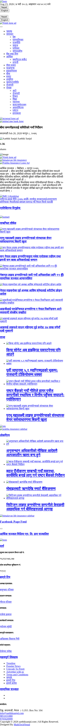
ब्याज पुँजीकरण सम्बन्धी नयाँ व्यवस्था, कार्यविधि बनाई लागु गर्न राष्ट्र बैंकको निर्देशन (35, 473)
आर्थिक (9, 56)
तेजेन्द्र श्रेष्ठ (6, 651)
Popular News (13, 666)
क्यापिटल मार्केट (20, 59)
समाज (15, 45)
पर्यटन (15, 110)
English (4, 10)
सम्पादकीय (17, 51)
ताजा (2, 337)
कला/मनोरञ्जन (19, 104)
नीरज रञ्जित (6, 602)
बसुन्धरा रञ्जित (7, 589)
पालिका (16, 48)
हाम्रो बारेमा (11, 683)
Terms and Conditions (17, 674)
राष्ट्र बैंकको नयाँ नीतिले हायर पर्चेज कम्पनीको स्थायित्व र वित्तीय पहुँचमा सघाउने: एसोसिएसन (35, 395)
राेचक (9, 87)
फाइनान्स (10, 68)
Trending (10, 663)
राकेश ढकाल (6, 614)
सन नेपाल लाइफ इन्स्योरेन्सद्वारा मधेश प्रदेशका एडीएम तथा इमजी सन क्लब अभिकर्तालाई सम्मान (30, 258)
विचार (15, 96)
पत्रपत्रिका (18, 39)
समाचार (9, 34)
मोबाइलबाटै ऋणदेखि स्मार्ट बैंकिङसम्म (31, 489)
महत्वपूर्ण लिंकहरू (9, 657)
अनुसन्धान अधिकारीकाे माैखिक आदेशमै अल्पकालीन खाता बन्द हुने (31, 453)
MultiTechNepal (22, 724)
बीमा (8, 73)
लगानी (15, 62)
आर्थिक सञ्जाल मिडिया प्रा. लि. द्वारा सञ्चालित (24, 534)
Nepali (4, 7)
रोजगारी (9, 85)
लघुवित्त (9, 79)
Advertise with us (15, 671)
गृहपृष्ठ (9, 31)
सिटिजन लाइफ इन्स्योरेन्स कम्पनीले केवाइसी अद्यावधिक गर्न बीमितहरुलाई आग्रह (35, 507)
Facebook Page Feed (13, 521)
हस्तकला (17, 113)
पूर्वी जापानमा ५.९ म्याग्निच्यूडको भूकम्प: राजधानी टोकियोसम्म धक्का (32, 372)
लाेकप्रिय (5, 435)
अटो (14, 90)
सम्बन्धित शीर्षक (8, 223)
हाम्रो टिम (10, 680)
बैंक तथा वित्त (12, 53)
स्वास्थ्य (16, 101)
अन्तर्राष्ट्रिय (18, 107)
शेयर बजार (11, 65)
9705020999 (6, 719)
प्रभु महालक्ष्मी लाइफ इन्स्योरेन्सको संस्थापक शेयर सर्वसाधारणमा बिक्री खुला (25, 239)
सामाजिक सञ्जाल (9, 689)
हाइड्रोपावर (11, 70)
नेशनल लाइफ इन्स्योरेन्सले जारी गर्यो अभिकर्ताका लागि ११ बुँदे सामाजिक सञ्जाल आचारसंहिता (32, 276)
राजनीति (16, 42)
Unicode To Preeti (15, 669)
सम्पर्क (9, 677)
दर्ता (2, 546)
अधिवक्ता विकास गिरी (9, 638)
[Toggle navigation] (1, 26)
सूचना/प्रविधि (12, 82)
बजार (8, 76)
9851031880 (6, 716)
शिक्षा (15, 99)
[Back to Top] (1, 528)
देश (14, 36)
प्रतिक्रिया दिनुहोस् (10, 208)
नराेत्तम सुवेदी (6, 626)
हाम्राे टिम (5, 577)
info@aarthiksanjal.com (12, 713)
